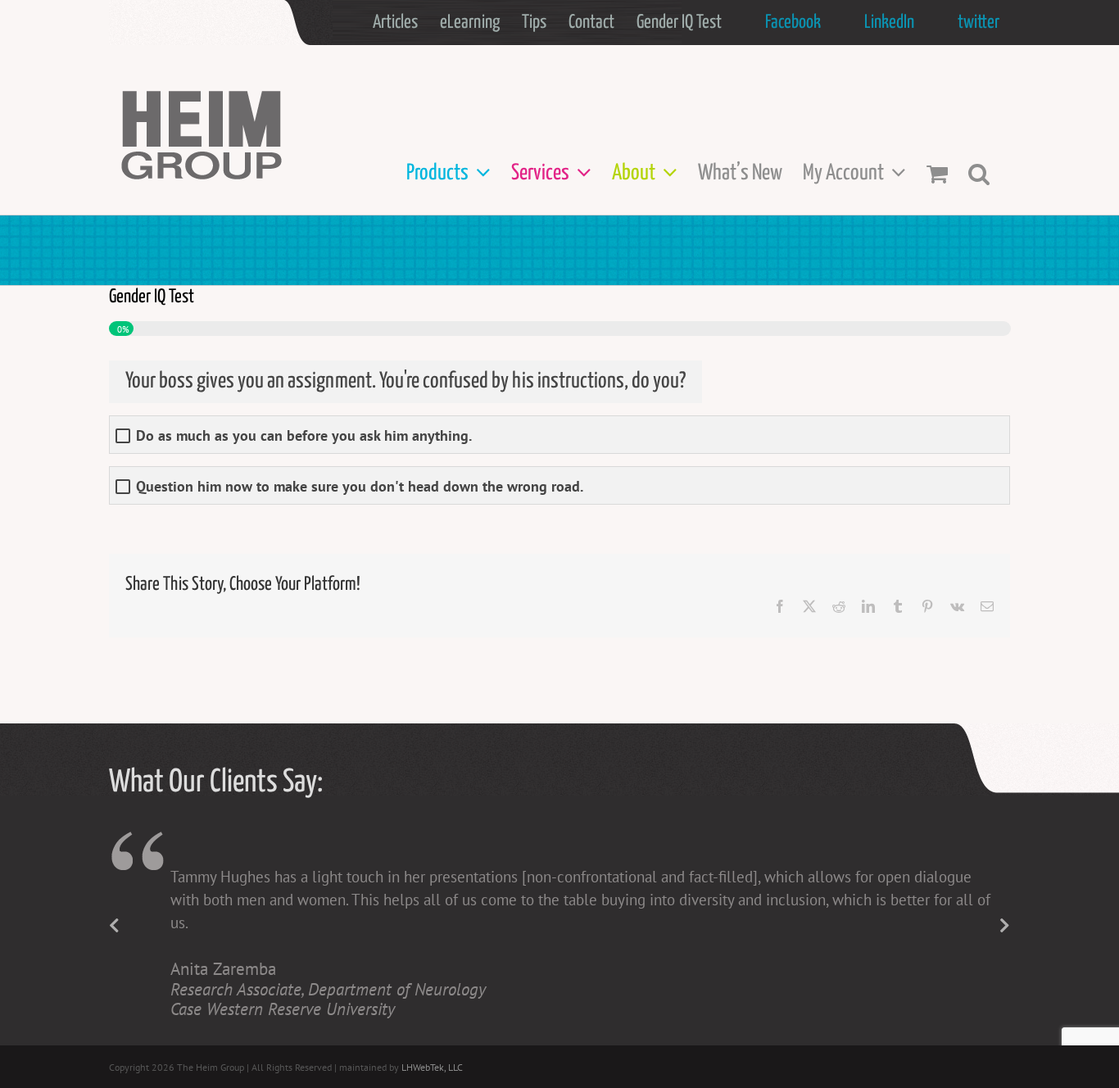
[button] (979, 173)
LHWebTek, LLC (432, 1067)
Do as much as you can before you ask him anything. (304, 435)
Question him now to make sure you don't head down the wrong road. (359, 486)
